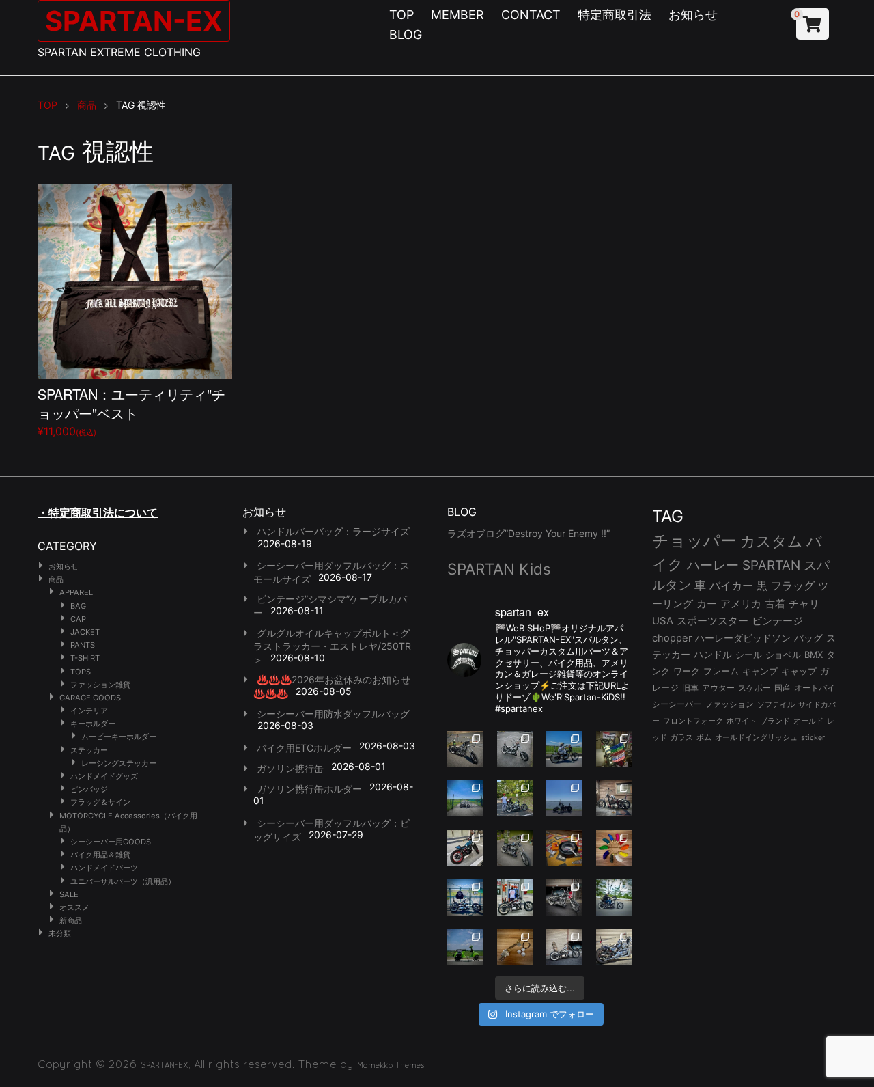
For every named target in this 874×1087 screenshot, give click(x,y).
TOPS (80, 671)
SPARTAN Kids (499, 569)
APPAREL (76, 592)
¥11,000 (131, 411)
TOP (401, 15)
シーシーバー (676, 704)
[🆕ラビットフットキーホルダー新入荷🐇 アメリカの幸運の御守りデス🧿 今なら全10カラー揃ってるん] (614, 848)
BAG (78, 606)
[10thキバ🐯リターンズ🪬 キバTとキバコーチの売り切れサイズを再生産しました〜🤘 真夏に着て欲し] (465, 897)
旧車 (690, 688)
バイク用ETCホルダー (304, 748)
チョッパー (694, 541)
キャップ (799, 671)
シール (748, 654)
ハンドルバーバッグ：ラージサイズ (333, 531)
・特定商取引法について (98, 512)
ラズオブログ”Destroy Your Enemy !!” (528, 533)
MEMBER (457, 15)
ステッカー (89, 750)
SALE (69, 894)
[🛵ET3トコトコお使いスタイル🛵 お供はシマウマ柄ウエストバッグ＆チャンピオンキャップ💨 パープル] (465, 947)
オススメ (74, 907)
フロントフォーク (693, 721)
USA (662, 621)
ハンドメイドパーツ (104, 867)
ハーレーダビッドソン (743, 638)
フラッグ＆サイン (100, 802)
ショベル (783, 654)
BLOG (405, 34)
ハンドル (713, 654)
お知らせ (693, 15)
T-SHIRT (85, 658)
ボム (703, 737)
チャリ (804, 604)
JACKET (85, 632)
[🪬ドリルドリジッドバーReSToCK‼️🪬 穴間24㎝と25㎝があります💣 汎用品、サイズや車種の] (614, 947)
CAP (78, 619)
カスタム (771, 541)
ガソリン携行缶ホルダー (309, 789)
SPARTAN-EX (134, 21)
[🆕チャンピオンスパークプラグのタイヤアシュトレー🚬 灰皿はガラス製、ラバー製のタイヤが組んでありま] (564, 848)
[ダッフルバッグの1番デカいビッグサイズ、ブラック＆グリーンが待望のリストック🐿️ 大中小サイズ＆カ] (515, 848)
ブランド (775, 721)
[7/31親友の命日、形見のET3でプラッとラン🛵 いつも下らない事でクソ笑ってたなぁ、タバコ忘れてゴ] (515, 798)
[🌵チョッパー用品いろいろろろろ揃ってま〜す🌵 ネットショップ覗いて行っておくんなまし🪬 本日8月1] (564, 749)
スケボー (754, 688)
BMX (813, 654)
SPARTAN (771, 565)
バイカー (731, 585)
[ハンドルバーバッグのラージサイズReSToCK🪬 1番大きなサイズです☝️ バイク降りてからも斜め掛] (465, 749)
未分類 (59, 933)
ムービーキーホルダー (118, 736)
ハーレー (713, 565)
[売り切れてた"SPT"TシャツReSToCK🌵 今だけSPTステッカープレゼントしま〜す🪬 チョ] (515, 897)
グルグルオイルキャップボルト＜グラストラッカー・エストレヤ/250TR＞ (332, 646)
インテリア (89, 710)
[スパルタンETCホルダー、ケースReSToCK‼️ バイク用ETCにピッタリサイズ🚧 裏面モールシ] (614, 798)
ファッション (729, 704)
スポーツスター (712, 621)
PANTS (82, 645)
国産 (782, 688)
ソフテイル (776, 704)
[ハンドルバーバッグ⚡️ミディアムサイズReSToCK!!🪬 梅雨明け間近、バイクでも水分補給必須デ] (564, 897)
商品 (56, 579)
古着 (775, 603)
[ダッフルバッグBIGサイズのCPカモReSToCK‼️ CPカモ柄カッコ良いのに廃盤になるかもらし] (564, 947)
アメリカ (740, 603)
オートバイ (814, 688)
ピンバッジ (89, 789)
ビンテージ (777, 621)
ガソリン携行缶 (290, 768)
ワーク (686, 671)
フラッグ (793, 585)
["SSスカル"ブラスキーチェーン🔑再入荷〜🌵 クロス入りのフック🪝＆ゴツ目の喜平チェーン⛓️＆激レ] (515, 947)
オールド (808, 721)
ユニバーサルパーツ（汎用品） (122, 881)
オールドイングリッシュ (756, 737)
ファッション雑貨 (100, 684)
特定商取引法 (614, 15)
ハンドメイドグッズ (104, 776)
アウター (718, 688)
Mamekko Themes (391, 1065)
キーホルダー (92, 723)
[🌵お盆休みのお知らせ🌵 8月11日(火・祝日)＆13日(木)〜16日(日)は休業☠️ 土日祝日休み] (564, 798)
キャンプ (760, 671)
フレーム (721, 671)
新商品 (70, 920)
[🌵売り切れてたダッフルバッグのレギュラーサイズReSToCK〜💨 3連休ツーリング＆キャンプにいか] (614, 897)
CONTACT (531, 15)
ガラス (682, 737)
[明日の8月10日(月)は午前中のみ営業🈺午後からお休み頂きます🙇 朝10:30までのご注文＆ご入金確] (465, 798)
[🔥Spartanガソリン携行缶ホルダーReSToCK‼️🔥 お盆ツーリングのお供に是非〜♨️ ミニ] (465, 848)
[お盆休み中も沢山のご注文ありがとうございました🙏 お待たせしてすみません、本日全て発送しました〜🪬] (515, 749)
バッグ (808, 638)
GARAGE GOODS (90, 697)
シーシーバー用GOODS (110, 842)
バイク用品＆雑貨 (100, 854)
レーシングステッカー (118, 763)
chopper (672, 638)
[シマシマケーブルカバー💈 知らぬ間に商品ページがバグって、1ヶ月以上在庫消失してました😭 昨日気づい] (614, 749)
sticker (813, 737)
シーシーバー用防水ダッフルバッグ (333, 713)
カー (706, 603)
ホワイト (742, 721)
